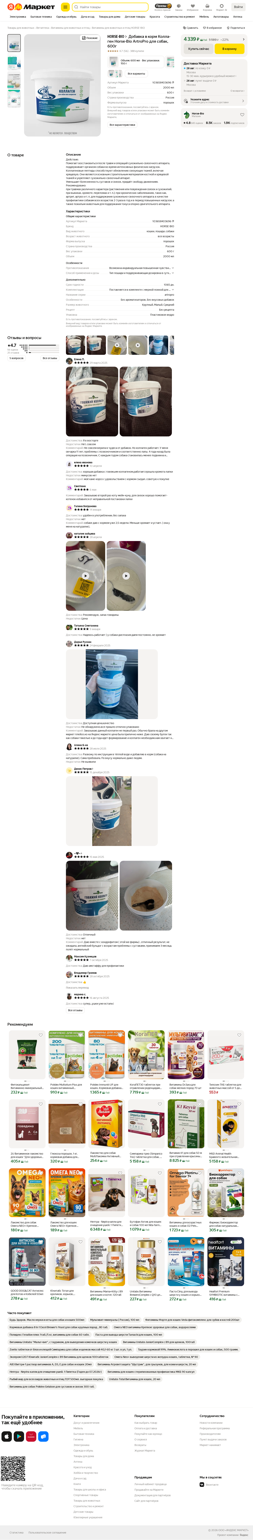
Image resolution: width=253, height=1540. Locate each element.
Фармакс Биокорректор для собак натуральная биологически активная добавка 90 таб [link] (223, 1224)
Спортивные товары (86, 1495)
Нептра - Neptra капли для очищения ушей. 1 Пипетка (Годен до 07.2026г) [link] (106, 1223)
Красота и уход (83, 1467)
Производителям (210, 1433)
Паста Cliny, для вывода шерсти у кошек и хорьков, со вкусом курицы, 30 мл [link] (185, 1293)
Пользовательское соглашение (47, 1532)
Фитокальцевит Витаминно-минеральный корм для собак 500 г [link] (26, 1086)
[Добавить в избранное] (40, 1035)
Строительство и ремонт (89, 1506)
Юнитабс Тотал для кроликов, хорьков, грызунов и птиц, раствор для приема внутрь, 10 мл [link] (65, 1292)
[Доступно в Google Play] (19, 1441)
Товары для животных (87, 1500)
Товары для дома (84, 1456)
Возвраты (140, 1445)
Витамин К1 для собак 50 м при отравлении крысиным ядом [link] (185, 1154)
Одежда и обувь (83, 1450)
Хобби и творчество (86, 1472)
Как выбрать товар (145, 1422)
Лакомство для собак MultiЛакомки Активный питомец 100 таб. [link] (104, 1154)
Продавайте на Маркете (149, 1489)
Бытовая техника (84, 1433)
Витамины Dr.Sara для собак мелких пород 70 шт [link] (185, 1086)
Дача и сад (80, 1478)
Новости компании (211, 1422)
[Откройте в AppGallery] (31, 1441)
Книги (77, 1484)
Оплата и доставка (145, 1428)
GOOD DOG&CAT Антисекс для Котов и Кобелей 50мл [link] (27, 1292)
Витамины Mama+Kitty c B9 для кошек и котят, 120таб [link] (106, 1293)
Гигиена (78, 1439)
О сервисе (140, 1439)
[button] (135, 62)
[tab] (17, 17)
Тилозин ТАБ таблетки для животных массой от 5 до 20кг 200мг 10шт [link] (225, 1086)
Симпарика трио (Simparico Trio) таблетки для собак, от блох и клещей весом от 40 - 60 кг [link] (146, 1155)
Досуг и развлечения (86, 1422)
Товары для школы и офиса (90, 1489)
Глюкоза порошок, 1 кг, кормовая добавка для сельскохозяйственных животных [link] (64, 1155)
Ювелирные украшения (88, 1517)
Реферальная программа (215, 1428)
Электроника (81, 1445)
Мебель (78, 1428)
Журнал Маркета (144, 1450)
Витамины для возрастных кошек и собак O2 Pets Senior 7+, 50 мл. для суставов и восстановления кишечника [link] (185, 1224)
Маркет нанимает (210, 1445)
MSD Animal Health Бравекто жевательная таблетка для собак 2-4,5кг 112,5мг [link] (225, 1155)
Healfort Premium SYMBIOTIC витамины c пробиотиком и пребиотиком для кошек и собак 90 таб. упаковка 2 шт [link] (225, 1293)
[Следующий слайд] (95, 85)
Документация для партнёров (152, 1495)
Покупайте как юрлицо (148, 1433)
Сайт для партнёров (146, 1500)
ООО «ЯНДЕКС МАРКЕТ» (233, 1530)
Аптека (78, 1461)
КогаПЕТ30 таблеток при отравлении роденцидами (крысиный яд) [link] (145, 1086)
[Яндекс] (244, 1535)
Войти (238, 7)
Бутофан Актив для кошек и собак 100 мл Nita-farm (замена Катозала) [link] (145, 1223)
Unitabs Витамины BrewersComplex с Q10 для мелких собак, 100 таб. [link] (146, 1293)
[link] (46, 1320)
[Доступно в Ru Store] (43, 1441)
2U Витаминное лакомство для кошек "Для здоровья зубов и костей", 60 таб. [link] (27, 1155)
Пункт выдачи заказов (213, 1439)
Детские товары (83, 1511)
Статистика (16, 1532)
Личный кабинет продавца (150, 1484)
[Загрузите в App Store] (6, 1441)
